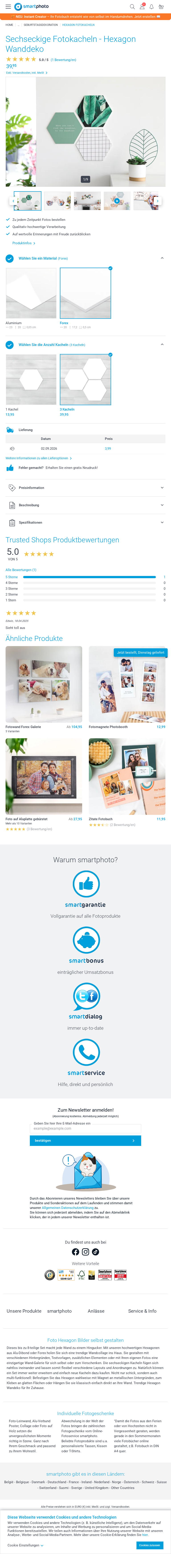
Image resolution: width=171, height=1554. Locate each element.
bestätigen (43, 1141)
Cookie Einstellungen (23, 1545)
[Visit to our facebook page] (75, 1252)
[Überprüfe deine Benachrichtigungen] (152, 6)
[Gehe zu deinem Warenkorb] (161, 6)
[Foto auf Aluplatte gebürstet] (44, 776)
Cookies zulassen (149, 1545)
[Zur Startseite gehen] (31, 7)
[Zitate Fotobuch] (127, 776)
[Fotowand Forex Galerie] (44, 684)
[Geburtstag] (18, 24)
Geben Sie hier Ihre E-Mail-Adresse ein (62, 1123)
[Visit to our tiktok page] (95, 1252)
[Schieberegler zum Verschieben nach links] (13, 201)
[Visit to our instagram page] (85, 1252)
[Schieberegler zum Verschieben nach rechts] (158, 201)
